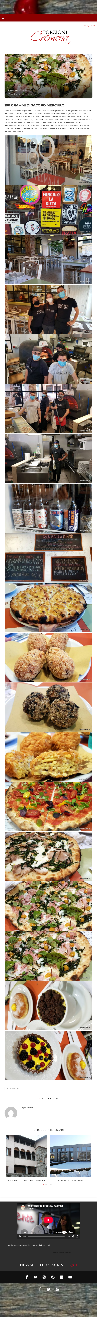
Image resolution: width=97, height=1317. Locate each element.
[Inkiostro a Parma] (70, 1156)
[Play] (20, 1236)
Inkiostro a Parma (70, 1180)
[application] (48, 1221)
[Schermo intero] (77, 1236)
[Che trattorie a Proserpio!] (26, 1156)
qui (73, 1265)
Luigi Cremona (17, 94)
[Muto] (72, 1236)
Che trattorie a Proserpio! (26, 1180)
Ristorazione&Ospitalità (17, 90)
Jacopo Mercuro (12, 1088)
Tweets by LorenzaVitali (61, 1252)
